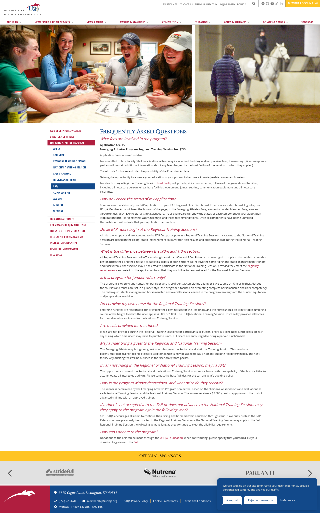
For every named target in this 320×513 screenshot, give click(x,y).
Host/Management (64, 180)
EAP (136, 442)
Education (201, 22)
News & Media (94, 22)
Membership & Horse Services (52, 22)
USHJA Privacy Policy (135, 501)
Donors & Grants (274, 22)
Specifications (62, 174)
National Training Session (69, 167)
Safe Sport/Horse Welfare (65, 131)
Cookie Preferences (165, 501)
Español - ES (170, 4)
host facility (164, 183)
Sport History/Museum (64, 249)
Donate (241, 4)
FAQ (55, 186)
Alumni (57, 199)
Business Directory (206, 4)
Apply (56, 148)
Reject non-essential (260, 500)
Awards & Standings (133, 22)
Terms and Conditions (197, 501)
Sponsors (307, 22)
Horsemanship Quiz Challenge (68, 225)
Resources (56, 255)
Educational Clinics (62, 219)
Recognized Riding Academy (66, 237)
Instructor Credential (63, 243)
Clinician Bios (61, 192)
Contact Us (186, 4)
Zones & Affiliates (235, 22)
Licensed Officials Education (67, 231)
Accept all (232, 500)
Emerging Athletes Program (67, 142)
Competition (170, 22)
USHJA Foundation (171, 438)
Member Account (301, 3)
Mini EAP (58, 205)
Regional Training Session (69, 161)
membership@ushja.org (102, 501)
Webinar (58, 211)
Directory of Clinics (62, 136)
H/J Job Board (227, 4)
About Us (12, 22)
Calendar (58, 155)
